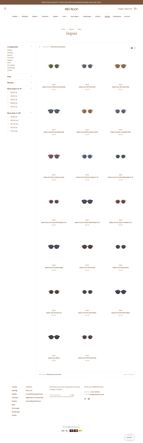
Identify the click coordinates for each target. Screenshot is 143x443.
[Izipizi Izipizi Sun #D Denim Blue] (120, 291)
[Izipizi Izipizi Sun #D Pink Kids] (87, 65)
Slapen (55, 16)
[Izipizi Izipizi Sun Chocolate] (87, 246)
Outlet (97, 16)
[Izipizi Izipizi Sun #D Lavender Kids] (120, 111)
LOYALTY (130, 437)
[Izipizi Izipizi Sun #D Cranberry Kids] (54, 156)
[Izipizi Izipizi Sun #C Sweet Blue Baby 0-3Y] (120, 156)
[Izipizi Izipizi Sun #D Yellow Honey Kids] (54, 65)
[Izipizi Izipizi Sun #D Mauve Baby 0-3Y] (87, 156)
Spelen (34, 16)
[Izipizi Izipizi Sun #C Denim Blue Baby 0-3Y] (87, 201)
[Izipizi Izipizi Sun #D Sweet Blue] (87, 291)
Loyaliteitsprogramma (34, 394)
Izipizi (79, 29)
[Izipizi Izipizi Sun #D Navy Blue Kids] (54, 111)
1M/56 (13, 96)
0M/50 (13, 92)
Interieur (45, 16)
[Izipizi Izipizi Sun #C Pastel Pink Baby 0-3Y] (54, 201)
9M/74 (13, 107)
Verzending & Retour (33, 401)
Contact (127, 16)
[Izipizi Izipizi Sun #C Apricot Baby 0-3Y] (120, 201)
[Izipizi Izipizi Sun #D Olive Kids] (120, 65)
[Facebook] (85, 399)
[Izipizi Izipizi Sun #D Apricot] (54, 291)
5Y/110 (14, 124)
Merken (107, 16)
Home (63, 29)
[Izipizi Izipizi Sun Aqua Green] (120, 246)
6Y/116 (13, 127)
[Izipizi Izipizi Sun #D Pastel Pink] (87, 336)
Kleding (24, 16)
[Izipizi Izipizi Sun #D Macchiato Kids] (87, 111)
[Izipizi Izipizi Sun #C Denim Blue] (54, 246)
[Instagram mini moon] (89, 399)
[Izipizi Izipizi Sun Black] (54, 336)
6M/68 (13, 103)
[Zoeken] (5, 9)
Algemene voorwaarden (34, 397)
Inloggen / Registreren (125, 9)
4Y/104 (14, 120)
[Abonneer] (71, 395)
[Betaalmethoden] (63, 431)
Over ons (29, 390)
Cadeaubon (117, 16)
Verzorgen (74, 16)
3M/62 (13, 99)
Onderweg (87, 16)
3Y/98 (13, 117)
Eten (64, 16)
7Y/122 (13, 131)
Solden (14, 16)
